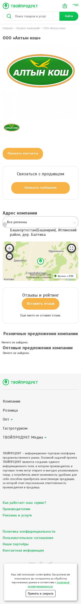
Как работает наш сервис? (24, 502)
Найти (69, 16)
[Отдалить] (9, 256)
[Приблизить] (9, 248)
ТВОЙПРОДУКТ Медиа (23, 437)
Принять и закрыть (41, 593)
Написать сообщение (41, 187)
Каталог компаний (28, 28)
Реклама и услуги (17, 515)
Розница (10, 410)
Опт (6, 419)
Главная (8, 28)
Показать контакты (23, 153)
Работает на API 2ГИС (41, 275)
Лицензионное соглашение (39, 277)
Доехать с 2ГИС (66, 276)
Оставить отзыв (40, 303)
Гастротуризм (15, 428)
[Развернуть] (71, 248)
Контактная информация (23, 550)
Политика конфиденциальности (29, 531)
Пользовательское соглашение (28, 538)
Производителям (16, 509)
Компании (11, 401)
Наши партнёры (16, 544)
